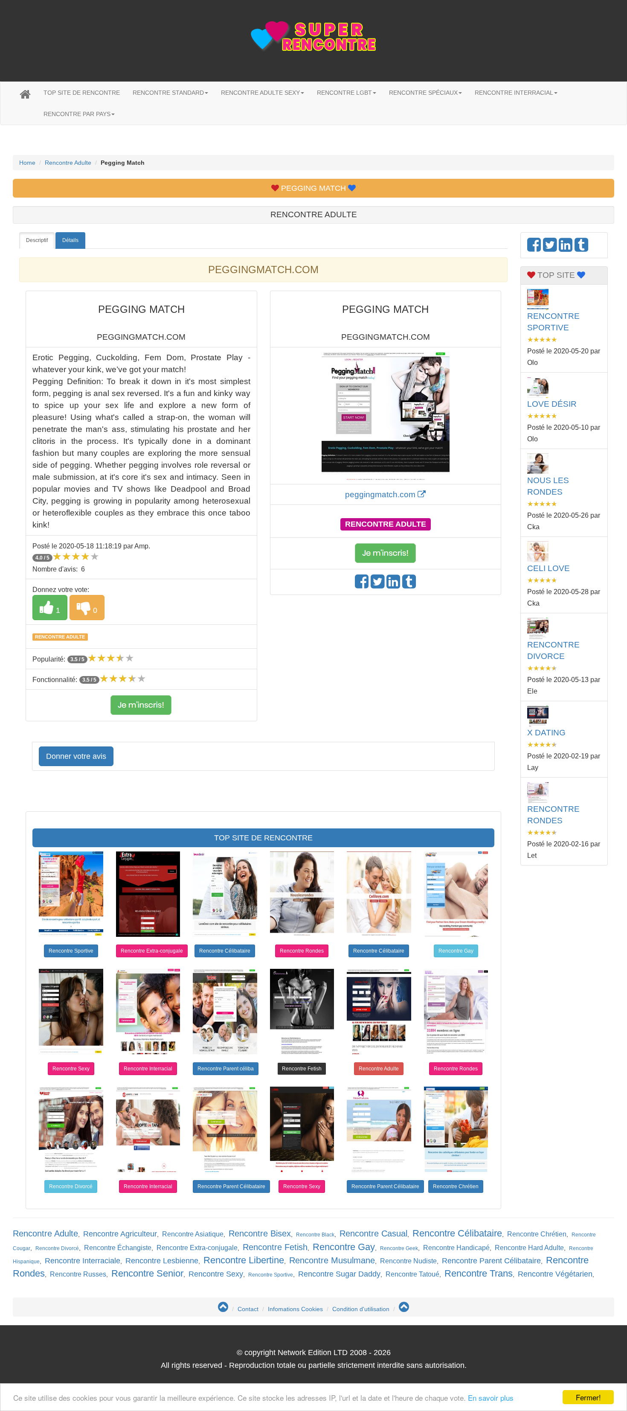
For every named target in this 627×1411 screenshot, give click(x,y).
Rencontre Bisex (260, 1233)
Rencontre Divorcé (71, 1186)
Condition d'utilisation (360, 1309)
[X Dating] (379, 1011)
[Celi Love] (379, 894)
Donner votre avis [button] (76, 756)
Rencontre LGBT (344, 92)
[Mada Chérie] (148, 1011)
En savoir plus (491, 1397)
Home (27, 162)
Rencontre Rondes (302, 951)
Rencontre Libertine (243, 1260)
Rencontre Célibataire (224, 951)
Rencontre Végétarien (555, 1274)
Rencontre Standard (168, 92)
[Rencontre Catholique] (456, 1129)
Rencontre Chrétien (456, 1186)
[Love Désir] (225, 894)
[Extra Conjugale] (148, 894)
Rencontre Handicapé (456, 1247)
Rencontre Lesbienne (161, 1260)
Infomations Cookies (295, 1309)
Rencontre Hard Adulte (529, 1247)
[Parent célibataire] (225, 1129)
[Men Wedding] (456, 894)
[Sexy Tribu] (302, 1129)
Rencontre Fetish (302, 1069)
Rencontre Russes (78, 1274)
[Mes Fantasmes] (302, 1011)
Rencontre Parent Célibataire (231, 1186)
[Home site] (25, 94)
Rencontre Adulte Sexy (260, 92)
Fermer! (588, 1397)
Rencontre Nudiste (408, 1261)
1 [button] (57, 610)
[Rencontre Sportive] (71, 894)
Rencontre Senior (147, 1273)
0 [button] (94, 610)
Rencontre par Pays (77, 114)
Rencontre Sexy (71, 1069)
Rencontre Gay (455, 951)
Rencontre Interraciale (82, 1260)
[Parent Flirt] (379, 1129)
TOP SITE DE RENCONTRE (82, 92)
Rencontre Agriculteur (120, 1234)
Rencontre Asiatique (193, 1234)
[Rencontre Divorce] (71, 1129)
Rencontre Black (315, 1235)
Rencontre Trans (478, 1273)
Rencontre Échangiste (117, 1247)
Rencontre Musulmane (332, 1260)
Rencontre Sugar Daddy (339, 1274)
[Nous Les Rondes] (302, 894)
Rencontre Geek (399, 1248)
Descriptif (37, 240)
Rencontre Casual (373, 1233)
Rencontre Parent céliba (225, 1069)
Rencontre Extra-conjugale (152, 951)
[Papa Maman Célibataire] (225, 1011)
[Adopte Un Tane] (148, 1129)
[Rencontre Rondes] (456, 1011)
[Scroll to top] (223, 1309)
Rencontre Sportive (71, 951)
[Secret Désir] (71, 1011)
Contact (248, 1309)
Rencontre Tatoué (412, 1274)
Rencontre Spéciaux (423, 92)
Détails (70, 240)
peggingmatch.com (381, 494)
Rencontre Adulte (68, 162)
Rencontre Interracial (514, 92)
